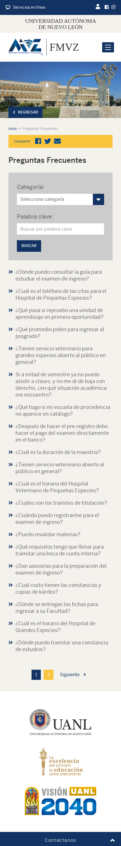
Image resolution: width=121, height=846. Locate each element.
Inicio (12, 129)
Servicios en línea (29, 7)
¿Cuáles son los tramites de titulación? (61, 503)
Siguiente (70, 674)
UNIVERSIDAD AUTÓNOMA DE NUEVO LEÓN (60, 24)
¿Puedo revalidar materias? (47, 534)
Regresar (28, 112)
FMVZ (64, 47)
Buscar (29, 246)
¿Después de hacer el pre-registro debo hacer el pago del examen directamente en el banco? (62, 433)
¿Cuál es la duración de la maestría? (58, 452)
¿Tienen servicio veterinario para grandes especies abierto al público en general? (60, 355)
